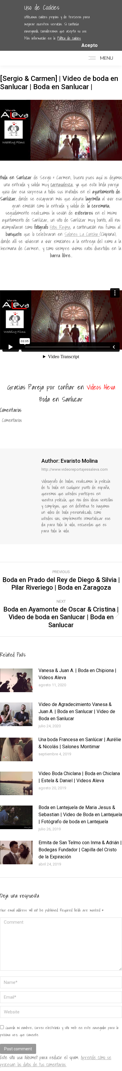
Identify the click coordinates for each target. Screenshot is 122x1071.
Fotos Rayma (60, 227)
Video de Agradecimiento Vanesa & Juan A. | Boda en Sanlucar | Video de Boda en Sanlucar (76, 711)
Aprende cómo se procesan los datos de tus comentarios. (55, 1061)
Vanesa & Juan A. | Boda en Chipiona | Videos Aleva (77, 674)
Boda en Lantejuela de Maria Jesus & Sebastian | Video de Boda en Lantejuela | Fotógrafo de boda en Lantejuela (80, 814)
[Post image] (16, 680)
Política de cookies (69, 38)
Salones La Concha (82, 234)
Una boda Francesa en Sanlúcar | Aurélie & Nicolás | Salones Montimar (79, 743)
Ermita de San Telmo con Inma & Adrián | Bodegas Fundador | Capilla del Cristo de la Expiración (80, 850)
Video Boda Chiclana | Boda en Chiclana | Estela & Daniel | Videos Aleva (79, 777)
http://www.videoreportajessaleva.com (74, 469)
